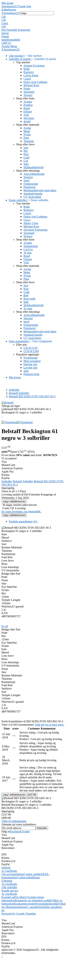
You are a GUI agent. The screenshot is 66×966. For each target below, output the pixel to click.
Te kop (27, 252)
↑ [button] (2, 956)
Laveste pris (30, 367)
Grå (25, 160)
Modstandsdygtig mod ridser (39, 190)
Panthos (28, 105)
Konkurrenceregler (25, 903)
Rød (25, 295)
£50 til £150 (30, 347)
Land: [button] (4, 23)
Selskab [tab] (5, 867)
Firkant (27, 111)
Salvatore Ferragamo (35, 229)
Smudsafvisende (32, 193)
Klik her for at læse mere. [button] (49, 724)
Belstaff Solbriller (19, 393)
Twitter (25, 831)
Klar (26, 154)
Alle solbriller (9, 887)
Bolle (26, 68)
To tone (27, 308)
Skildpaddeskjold (33, 167)
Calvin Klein (30, 75)
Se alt (4, 626)
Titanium (28, 141)
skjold (26, 121)
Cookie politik (32, 874)
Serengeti (28, 91)
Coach (27, 78)
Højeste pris (30, 364)
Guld (26, 157)
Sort (25, 147)
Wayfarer (28, 118)
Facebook (15, 831)
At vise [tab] (5, 870)
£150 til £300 (31, 351)
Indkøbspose (8, 9)
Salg (26, 370)
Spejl (26, 180)
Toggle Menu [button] (9, 46)
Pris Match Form (24, 897)
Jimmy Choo (30, 223)
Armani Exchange (34, 65)
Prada (26, 88)
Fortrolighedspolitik (47, 903)
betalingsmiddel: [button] (10, 39)
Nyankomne (30, 357)
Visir (26, 114)
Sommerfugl (30, 246)
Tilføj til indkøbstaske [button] (13, 821)
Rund (26, 108)
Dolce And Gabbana (35, 82)
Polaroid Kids (31, 374)
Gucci (26, 219)
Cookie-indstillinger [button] (28, 877)
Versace (27, 95)
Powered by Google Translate (18, 913)
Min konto (7, 3)
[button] (33, 16)
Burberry (28, 72)
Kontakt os (7, 897)
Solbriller (14, 389)
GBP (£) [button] (6, 42)
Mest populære (32, 361)
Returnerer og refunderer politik (33, 900)
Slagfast (28, 177)
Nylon (27, 134)
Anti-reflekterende (34, 173)
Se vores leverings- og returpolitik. (21, 511)
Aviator (27, 101)
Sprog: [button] (5, 33)
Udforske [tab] (6, 880)
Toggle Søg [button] (24, 6)
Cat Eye (28, 249)
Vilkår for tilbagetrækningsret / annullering (33, 905)
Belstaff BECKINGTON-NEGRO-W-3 (32, 396)
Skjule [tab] (13, 870)
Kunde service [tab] (9, 890)
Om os (5, 874)
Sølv (26, 164)
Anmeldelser (16, 874)
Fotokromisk (30, 183)
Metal (26, 131)
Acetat (27, 127)
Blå (25, 150)
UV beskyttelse (32, 196)
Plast (26, 137)
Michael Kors (31, 85)
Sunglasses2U (9, 6)
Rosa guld (29, 298)
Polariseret (29, 187)
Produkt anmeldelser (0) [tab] (23, 521)
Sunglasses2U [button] (12, 13)
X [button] (2, 13)
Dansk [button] (5, 36)
